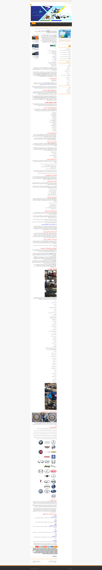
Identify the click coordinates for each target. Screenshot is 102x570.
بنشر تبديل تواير (54, 129)
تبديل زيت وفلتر (34, 548)
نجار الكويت (70, 3)
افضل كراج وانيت (42, 548)
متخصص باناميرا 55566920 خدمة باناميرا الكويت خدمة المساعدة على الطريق (36, 57)
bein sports (63, 23)
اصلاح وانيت (46, 548)
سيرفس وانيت (45, 550)
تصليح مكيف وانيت (55, 549)
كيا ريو (53, 59)
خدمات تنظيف (47, 23)
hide (55, 80)
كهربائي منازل (51, 23)
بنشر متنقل (54, 128)
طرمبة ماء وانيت (38, 550)
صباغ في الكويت (68, 78)
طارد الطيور (69, 25)
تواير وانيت (45, 549)
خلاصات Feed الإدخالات (68, 90)
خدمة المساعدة (41, 549)
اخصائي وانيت (49, 548)
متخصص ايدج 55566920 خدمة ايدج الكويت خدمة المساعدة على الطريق (52, 561)
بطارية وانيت (38, 548)
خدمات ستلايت (67, 23)
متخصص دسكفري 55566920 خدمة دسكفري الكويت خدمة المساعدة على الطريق (35, 41)
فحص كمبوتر (54, 126)
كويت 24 (55, 246)
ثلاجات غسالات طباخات (38, 23)
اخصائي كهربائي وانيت (54, 548)
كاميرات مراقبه (55, 23)
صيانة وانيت (42, 550)
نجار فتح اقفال (68, 84)
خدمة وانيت (56, 550)
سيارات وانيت (49, 550)
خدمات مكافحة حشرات (67, 77)
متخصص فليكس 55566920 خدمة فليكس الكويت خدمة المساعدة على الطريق (37, 561)
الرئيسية (70, 23)
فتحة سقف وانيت (34, 550)
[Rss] (35, 4)
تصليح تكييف (68, 67)
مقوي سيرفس (59, 23)
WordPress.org (68, 92)
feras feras (55, 33)
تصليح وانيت (52, 549)
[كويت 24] (51, 13)
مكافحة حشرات (43, 23)
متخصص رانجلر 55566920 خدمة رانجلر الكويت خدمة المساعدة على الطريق (35, 49)
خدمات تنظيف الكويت (67, 71)
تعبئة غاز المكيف (48, 549)
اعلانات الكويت (40, 173)
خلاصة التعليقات (68, 91)
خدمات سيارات (33, 23)
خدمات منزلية (34, 568)
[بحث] (30, 4)
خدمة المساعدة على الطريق (36, 549)
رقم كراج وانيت (52, 550)
